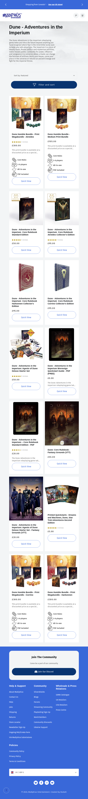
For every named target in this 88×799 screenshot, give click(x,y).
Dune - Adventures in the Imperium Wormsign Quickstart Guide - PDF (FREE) (60, 370)
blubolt (63, 792)
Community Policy (16, 751)
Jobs (11, 707)
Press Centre (61, 710)
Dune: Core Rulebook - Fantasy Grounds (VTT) (59, 451)
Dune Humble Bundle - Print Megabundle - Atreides (25, 135)
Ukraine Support (41, 727)
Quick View (26, 181)
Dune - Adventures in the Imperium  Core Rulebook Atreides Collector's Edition (61, 232)
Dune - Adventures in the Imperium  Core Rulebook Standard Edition (24, 232)
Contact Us (13, 697)
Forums (37, 702)
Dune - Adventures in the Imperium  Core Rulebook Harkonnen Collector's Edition (24, 302)
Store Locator (14, 722)
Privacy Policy (15, 756)
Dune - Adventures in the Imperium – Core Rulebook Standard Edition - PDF (25, 442)
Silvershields (39, 692)
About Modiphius (16, 692)
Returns (12, 717)
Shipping (13, 712)
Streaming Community (43, 707)
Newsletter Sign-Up (17, 727)
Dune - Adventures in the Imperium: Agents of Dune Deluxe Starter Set (25, 368)
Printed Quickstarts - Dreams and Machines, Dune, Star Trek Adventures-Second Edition (62, 519)
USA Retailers (61, 705)
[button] (5, 4)
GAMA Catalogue (62, 695)
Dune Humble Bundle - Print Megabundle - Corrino (25, 593)
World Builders (40, 717)
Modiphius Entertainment (39, 792)
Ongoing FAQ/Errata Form (19, 732)
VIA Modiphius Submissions (20, 737)
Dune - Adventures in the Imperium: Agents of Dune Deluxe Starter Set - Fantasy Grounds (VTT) (25, 529)
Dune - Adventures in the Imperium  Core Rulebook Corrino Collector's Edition (61, 301)
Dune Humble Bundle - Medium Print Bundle (59, 135)
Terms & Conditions (17, 761)
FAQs (11, 702)
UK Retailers (61, 700)
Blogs (36, 697)
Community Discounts (43, 722)
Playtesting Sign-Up (42, 712)
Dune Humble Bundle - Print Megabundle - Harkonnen (61, 593)
